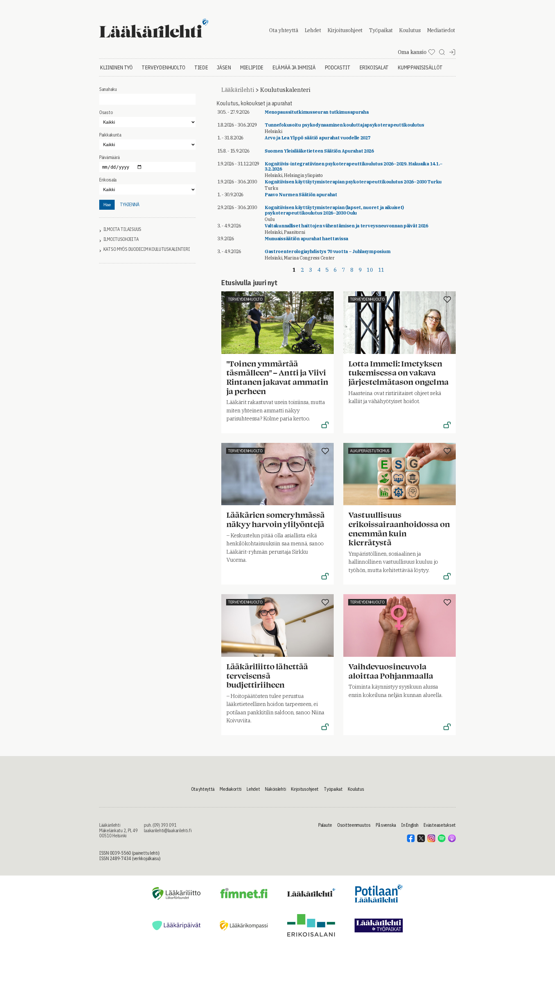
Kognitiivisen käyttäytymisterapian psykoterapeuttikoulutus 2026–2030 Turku (353, 182)
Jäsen (224, 67)
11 (381, 270)
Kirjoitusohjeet (345, 30)
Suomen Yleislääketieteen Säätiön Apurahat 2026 (319, 151)
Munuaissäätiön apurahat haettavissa (306, 239)
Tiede (201, 67)
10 (370, 270)
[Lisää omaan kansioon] (325, 300)
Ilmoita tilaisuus (122, 229)
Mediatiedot (441, 30)
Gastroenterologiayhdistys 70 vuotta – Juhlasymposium (327, 251)
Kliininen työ (116, 67)
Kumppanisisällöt (420, 67)
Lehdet (313, 30)
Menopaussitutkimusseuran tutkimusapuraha (317, 112)
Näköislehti (275, 789)
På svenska (386, 825)
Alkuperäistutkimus (370, 451)
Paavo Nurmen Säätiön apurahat (301, 195)
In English (409, 825)
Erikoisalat (374, 67)
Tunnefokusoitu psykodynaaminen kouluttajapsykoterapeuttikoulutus (344, 125)
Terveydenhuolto (163, 67)
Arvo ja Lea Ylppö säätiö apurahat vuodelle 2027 (317, 138)
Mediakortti (231, 789)
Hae (107, 204)
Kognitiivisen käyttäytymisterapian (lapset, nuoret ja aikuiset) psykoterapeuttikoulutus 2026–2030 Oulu (334, 210)
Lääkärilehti (237, 89)
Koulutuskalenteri (285, 89)
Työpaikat (381, 30)
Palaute (325, 825)
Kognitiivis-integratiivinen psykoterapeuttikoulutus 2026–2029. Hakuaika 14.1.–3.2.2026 (354, 166)
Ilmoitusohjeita (121, 239)
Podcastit (337, 67)
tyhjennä (129, 204)
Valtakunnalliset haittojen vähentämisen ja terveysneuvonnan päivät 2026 (346, 226)
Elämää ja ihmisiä (294, 67)
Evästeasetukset (440, 825)
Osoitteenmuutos (354, 825)
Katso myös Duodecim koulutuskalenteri (146, 249)
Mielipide (251, 67)
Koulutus (409, 30)
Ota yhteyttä (283, 30)
